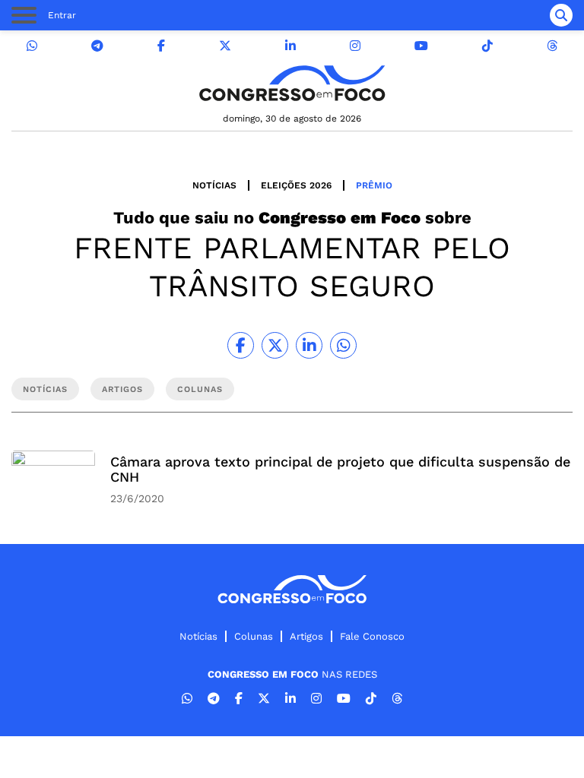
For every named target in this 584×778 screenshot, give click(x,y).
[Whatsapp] (32, 46)
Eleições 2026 (296, 185)
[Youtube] (421, 46)
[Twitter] (225, 46)
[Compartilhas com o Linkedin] (309, 345)
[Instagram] (355, 46)
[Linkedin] (290, 46)
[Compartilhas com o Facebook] (240, 345)
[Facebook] (161, 46)
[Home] (292, 83)
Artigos (306, 636)
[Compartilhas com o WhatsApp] (343, 345)
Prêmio (374, 185)
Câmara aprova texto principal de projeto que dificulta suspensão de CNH (340, 469)
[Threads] (552, 46)
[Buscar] (561, 15)
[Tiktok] (487, 46)
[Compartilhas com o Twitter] (275, 345)
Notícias (214, 185)
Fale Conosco (372, 636)
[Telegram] (97, 46)
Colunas (253, 636)
